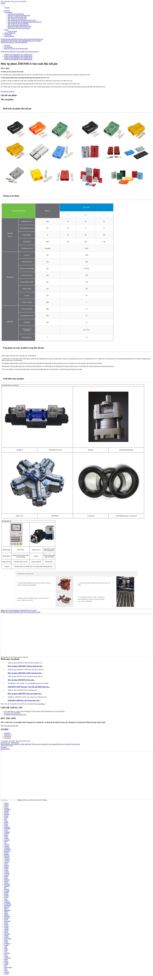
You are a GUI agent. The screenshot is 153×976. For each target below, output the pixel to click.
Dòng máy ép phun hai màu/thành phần (19, 15)
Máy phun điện (75, 744)
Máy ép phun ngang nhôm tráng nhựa (18, 25)
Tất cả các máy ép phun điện (16, 14)
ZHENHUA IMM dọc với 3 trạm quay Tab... (24, 700)
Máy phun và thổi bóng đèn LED (17, 17)
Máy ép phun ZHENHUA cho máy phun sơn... (25, 694)
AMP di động (15, 742)
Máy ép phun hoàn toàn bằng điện (10, 744)
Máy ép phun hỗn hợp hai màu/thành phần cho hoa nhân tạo (24, 22)
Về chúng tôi (8, 34)
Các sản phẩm (8, 12)
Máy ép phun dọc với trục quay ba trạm (19, 28)
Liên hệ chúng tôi (9, 36)
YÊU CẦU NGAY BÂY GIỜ (9, 725)
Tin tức (6, 30)
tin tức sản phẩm (12, 31)
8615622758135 (5, 749)
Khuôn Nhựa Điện (26, 744)
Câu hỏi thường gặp (9, 33)
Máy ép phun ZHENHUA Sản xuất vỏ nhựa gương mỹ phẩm (23, 612)
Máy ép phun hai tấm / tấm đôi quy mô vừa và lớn (22, 20)
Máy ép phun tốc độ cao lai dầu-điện (18, 23)
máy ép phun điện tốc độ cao (57, 744)
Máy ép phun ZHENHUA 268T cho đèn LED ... (25, 673)
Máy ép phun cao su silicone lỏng (17, 18)
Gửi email (3, 747)
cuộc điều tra (41, 704)
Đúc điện (67, 744)
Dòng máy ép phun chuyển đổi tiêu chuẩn (19, 26)
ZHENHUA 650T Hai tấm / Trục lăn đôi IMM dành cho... (29, 687)
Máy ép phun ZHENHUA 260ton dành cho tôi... (25, 666)
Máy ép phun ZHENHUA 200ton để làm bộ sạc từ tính (20, 610)
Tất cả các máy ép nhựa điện (40, 744)
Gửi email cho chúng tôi (7, 91)
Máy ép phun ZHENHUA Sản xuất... (21, 680)
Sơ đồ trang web (5, 742)
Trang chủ (7, 10)
